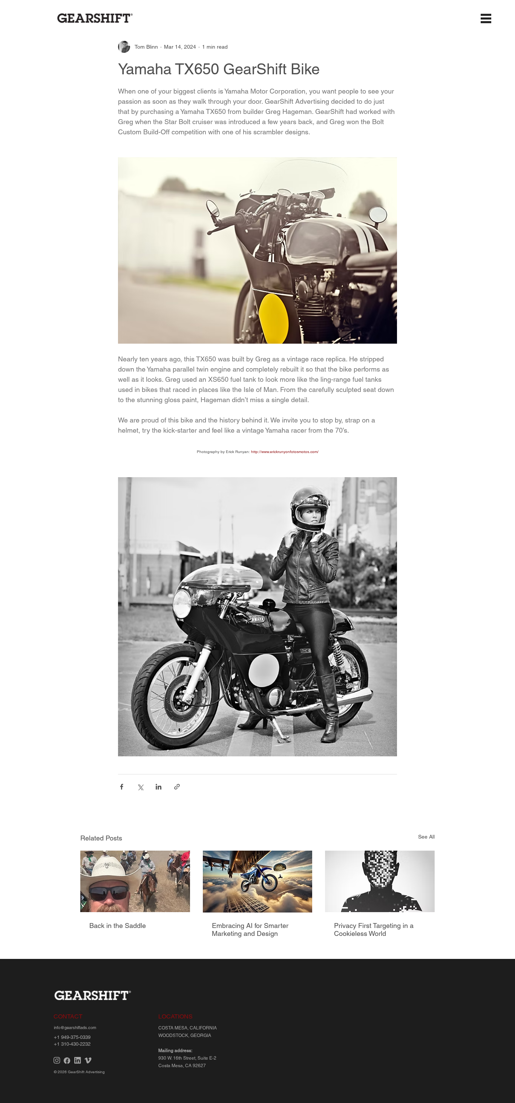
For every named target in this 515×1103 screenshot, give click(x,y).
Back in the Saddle (117, 925)
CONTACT (68, 1016)
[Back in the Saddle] (135, 881)
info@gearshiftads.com (75, 1027)
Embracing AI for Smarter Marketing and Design (250, 929)
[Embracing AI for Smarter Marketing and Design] (258, 882)
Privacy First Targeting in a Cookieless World (374, 929)
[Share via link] (177, 786)
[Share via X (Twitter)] (140, 786)
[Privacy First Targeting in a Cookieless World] (380, 881)
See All (426, 837)
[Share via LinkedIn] (158, 786)
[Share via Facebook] (121, 786)
